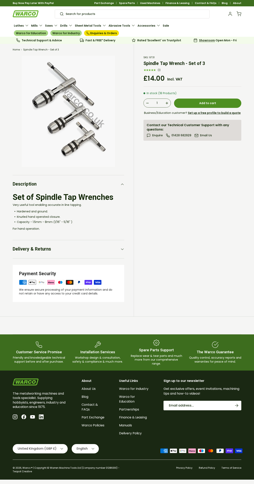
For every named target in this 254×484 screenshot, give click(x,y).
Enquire (157, 135)
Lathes (19, 26)
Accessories (146, 26)
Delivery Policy (130, 433)
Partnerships (129, 409)
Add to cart (207, 103)
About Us (89, 388)
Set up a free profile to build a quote (214, 113)
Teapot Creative (22, 471)
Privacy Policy (184, 467)
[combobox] (132, 14)
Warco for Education (31, 33)
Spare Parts (127, 3)
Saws (49, 26)
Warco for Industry (66, 33)
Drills (63, 26)
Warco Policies (93, 425)
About (237, 3)
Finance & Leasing (177, 3)
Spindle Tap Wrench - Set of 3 (41, 49)
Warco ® (27, 467)
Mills (34, 26)
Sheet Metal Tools (88, 26)
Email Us (206, 135)
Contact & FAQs (205, 3)
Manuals (125, 425)
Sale (166, 26)
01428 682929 (181, 135)
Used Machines (150, 3)
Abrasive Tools (119, 26)
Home (16, 49)
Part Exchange (104, 3)
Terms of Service (231, 467)
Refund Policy (207, 467)
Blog (225, 3)
